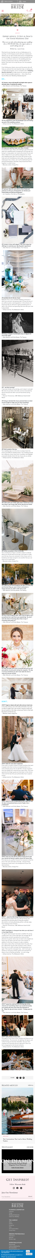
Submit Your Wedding (14, 1216)
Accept (27, 1251)
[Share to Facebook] (17, 1078)
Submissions (12, 1236)
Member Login (12, 1239)
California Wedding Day (14, 1246)
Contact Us (11, 1225)
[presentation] (5, 1111)
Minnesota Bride (13, 1248)
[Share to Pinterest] (20, 1078)
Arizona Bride (12, 1244)
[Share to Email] (24, 1078)
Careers (10, 1223)
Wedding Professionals (14, 1215)
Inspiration (11, 1211)
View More (30, 1147)
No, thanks (29, 1254)
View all (30, 1085)
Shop (10, 1227)
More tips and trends (17, 1168)
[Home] (17, 6)
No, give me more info (11, 1256)
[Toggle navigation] (3, 11)
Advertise (11, 1237)
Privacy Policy (12, 1230)
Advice (17, 33)
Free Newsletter (6, 1197)
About (10, 1222)
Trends (10, 1213)
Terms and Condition (13, 1229)
